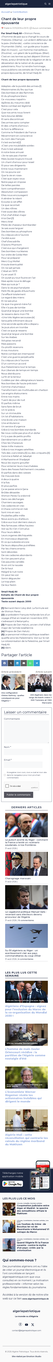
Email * (8, 760)
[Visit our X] (33, 1324)
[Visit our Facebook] (20, 1324)
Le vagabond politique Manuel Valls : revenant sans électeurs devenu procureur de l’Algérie (25, 914)
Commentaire (12, 719)
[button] (45, 4)
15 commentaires (26, 920)
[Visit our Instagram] (26, 1324)
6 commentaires (25, 959)
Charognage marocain (18, 878)
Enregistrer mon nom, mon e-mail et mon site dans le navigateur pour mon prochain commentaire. (27, 775)
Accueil (5, 12)
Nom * (7, 747)
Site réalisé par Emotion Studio (26, 1356)
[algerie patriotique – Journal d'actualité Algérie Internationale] (16, 4)
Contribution (20, 12)
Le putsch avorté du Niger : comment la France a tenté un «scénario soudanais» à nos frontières (26, 842)
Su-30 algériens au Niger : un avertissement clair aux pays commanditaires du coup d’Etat (23, 953)
